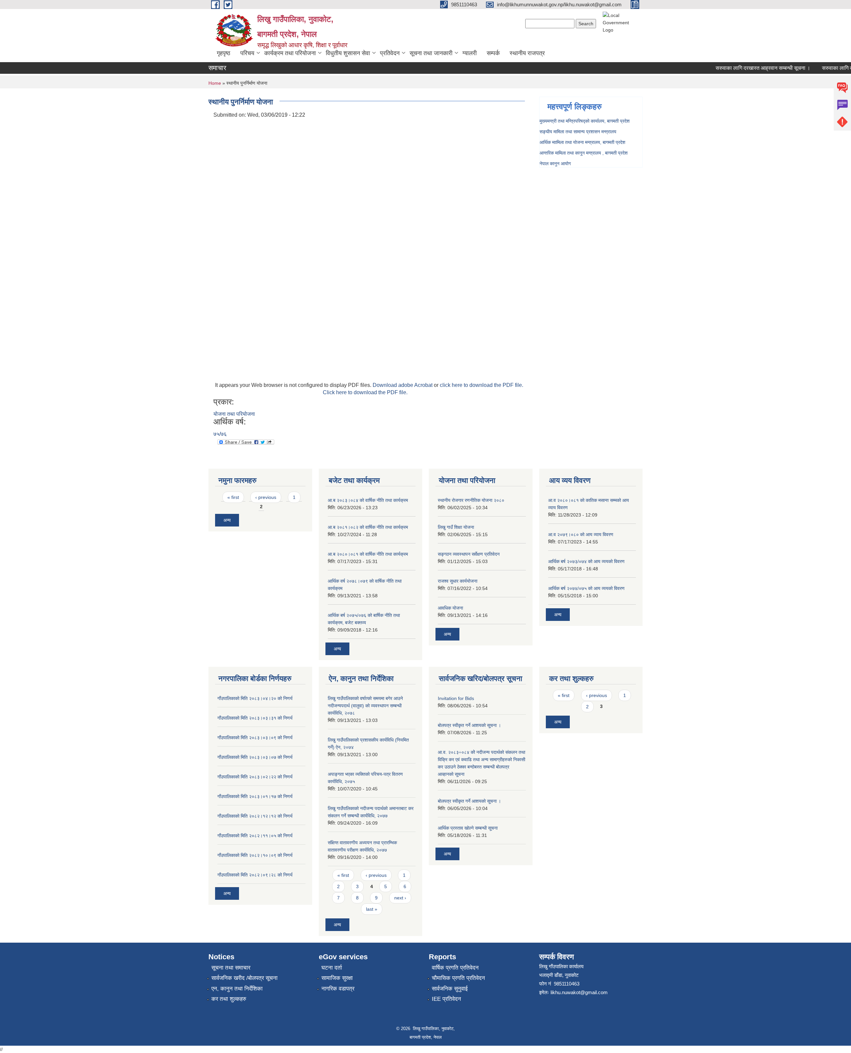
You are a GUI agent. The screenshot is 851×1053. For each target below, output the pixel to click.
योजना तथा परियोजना (234, 414)
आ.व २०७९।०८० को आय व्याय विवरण (580, 534)
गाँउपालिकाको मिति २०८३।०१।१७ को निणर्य (255, 796)
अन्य (227, 520)
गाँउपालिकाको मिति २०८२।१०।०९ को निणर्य (255, 855)
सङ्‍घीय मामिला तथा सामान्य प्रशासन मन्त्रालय (578, 131)
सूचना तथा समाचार (230, 968)
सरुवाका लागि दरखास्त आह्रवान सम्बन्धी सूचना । (751, 68)
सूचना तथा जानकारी (431, 53)
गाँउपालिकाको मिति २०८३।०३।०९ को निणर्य (255, 737)
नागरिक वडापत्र (337, 989)
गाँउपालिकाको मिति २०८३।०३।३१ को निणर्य (255, 718)
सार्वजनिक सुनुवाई (450, 989)
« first (233, 497)
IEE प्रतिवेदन (446, 999)
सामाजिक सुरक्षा (337, 978)
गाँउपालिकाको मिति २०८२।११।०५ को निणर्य (255, 835)
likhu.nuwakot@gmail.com (579, 992)
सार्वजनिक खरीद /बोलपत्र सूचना (244, 978)
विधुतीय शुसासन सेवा (348, 53)
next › (400, 897)
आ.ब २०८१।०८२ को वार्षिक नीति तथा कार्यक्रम (368, 527)
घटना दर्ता (331, 968)
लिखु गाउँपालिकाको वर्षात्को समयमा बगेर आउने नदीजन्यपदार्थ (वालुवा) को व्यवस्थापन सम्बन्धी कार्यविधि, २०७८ (365, 706)
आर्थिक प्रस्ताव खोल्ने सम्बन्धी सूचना (468, 828)
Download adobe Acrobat (403, 385)
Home (214, 83)
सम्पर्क (493, 53)
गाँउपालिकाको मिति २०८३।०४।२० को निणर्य (255, 698)
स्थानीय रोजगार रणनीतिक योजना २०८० (471, 500)
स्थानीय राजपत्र (527, 53)
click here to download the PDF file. (481, 385)
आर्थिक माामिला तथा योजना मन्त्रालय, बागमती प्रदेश (582, 142)
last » (371, 909)
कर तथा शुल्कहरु (228, 999)
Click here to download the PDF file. (365, 392)
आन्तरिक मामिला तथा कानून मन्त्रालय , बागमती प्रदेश (584, 153)
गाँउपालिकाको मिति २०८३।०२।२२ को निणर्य (255, 776)
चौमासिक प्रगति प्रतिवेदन (458, 978)
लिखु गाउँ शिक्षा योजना (456, 527)
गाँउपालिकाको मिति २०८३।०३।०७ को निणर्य (255, 757)
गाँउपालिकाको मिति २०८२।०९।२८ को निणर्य (255, 875)
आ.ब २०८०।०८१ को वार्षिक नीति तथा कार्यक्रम (368, 554)
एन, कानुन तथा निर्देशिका (237, 989)
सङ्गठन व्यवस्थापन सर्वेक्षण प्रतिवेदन (469, 554)
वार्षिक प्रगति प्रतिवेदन (455, 968)
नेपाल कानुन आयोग (555, 163)
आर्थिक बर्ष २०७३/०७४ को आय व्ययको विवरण (586, 561)
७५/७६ (220, 434)
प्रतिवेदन (390, 53)
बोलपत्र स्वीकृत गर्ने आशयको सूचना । (469, 725)
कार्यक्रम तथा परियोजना (290, 53)
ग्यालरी (469, 53)
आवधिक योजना (450, 608)
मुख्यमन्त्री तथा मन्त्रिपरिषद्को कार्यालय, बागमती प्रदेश (585, 121)
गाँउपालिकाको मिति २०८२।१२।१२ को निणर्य (255, 816)
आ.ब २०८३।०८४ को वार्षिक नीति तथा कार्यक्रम (368, 500)
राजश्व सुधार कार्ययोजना (457, 581)
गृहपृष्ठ (223, 53)
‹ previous (265, 497)
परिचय (247, 53)
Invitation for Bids (456, 698)
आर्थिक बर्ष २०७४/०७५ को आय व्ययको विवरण (586, 588)
